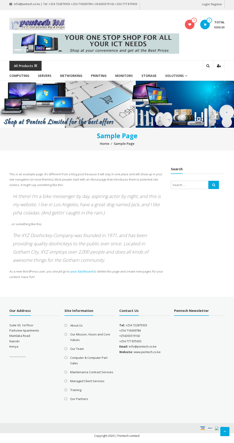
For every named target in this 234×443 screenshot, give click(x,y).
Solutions (174, 75)
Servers (44, 75)
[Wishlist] (189, 24)
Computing (19, 75)
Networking (71, 75)
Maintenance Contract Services (91, 372)
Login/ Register (212, 4)
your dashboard (81, 271)
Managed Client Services (87, 381)
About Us (76, 325)
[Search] (213, 185)
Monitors (124, 75)
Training (75, 390)
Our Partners (79, 399)
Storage (149, 75)
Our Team (77, 349)
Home (104, 143)
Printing (98, 75)
